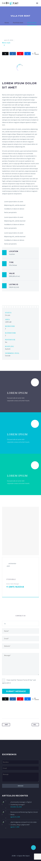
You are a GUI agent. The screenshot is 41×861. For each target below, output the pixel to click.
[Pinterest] (11, 712)
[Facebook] (7, 591)
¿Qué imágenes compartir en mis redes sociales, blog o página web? (23, 823)
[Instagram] (17, 591)
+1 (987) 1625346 (15, 587)
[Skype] (20, 591)
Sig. (34, 725)
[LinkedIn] (14, 591)
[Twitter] (7, 712)
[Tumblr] (15, 712)
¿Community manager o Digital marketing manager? (21, 803)
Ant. (6, 725)
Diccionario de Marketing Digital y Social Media (24, 813)
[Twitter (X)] (10, 591)
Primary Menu (37, 3)
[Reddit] (22, 712)
